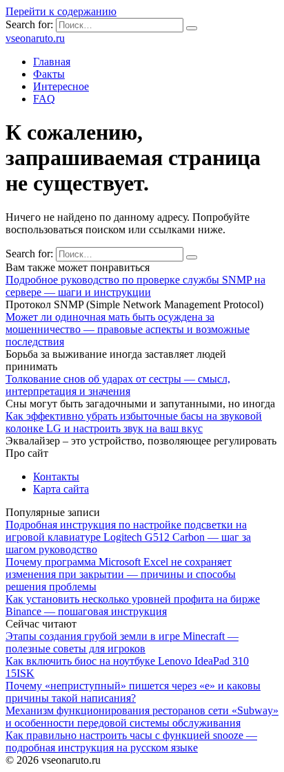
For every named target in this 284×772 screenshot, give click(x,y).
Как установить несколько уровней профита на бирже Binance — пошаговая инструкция (133, 605)
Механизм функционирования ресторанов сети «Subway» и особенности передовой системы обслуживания (142, 717)
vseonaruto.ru (35, 38)
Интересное (61, 86)
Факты (49, 74)
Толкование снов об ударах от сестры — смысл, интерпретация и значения (118, 385)
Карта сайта (61, 489)
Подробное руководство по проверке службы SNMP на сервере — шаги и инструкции (135, 286)
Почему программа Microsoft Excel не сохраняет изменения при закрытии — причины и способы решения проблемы (121, 574)
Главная (51, 61)
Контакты (56, 476)
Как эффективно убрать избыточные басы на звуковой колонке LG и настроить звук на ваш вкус (134, 422)
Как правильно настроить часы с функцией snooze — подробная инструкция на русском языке (131, 741)
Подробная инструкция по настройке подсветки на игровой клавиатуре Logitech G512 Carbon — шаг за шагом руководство (128, 537)
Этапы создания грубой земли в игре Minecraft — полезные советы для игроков (122, 642)
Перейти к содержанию (61, 11)
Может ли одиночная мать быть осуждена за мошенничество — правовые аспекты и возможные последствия (128, 329)
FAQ (44, 99)
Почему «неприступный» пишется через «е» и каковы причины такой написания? (133, 692)
